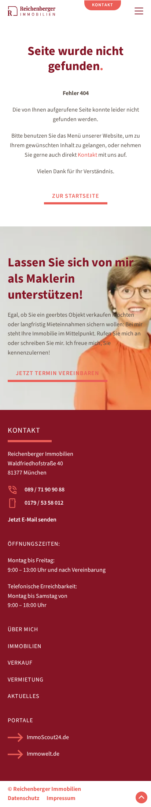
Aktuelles (24, 696)
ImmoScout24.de (48, 737)
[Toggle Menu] (139, 11)
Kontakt (87, 155)
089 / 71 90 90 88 (45, 490)
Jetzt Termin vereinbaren (57, 373)
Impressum (61, 798)
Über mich (23, 629)
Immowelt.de (43, 754)
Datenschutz (23, 798)
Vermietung (26, 680)
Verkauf (20, 663)
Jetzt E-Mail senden (32, 520)
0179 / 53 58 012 (44, 503)
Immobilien (24, 646)
